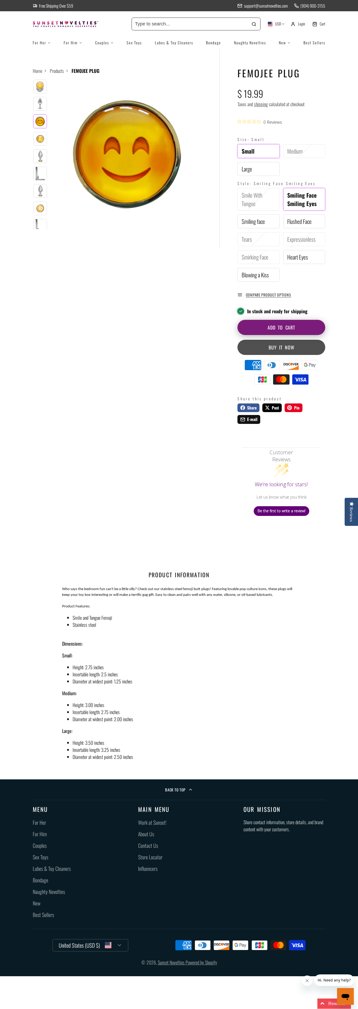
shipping (261, 104)
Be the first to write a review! (281, 510)
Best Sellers (314, 42)
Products (57, 70)
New (282, 42)
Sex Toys (134, 42)
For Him (71, 42)
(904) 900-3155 (312, 6)
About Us (146, 834)
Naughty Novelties (250, 42)
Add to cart (281, 327)
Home (37, 70)
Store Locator (150, 857)
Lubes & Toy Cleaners (174, 42)
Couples (102, 42)
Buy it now (281, 347)
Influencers (148, 868)
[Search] (254, 24)
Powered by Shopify (201, 962)
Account (298, 24)
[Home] (72, 24)
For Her (39, 42)
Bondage (213, 42)
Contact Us (148, 845)
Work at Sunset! (152, 822)
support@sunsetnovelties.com (266, 6)
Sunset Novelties (172, 962)
